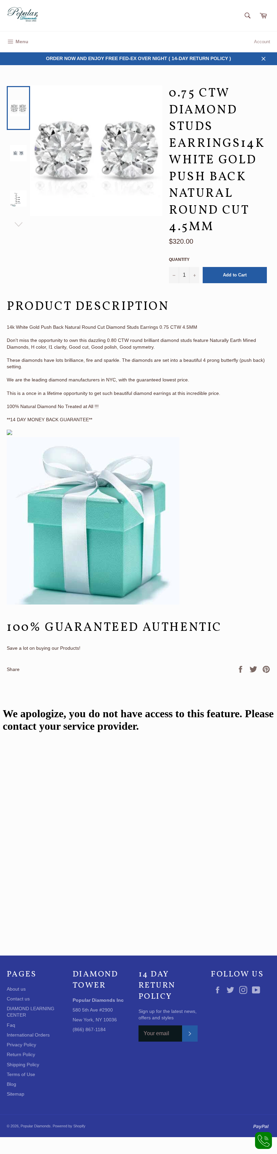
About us (16, 989)
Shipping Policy (23, 1064)
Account (262, 41)
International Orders (28, 1035)
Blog (11, 1084)
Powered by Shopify (69, 1126)
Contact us (18, 998)
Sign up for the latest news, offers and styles (167, 1014)
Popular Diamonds (36, 1126)
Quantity (179, 259)
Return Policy (21, 1054)
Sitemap (15, 1094)
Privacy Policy (21, 1044)
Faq (11, 1025)
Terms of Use (21, 1074)
